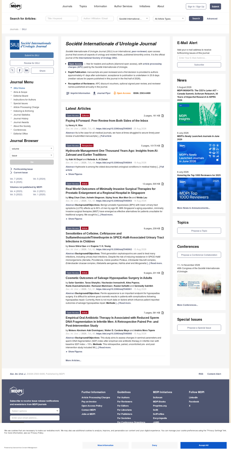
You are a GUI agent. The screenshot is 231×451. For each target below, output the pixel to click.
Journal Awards (21, 122)
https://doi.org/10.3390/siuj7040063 (114, 200)
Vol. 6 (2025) (16, 181)
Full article (106, 135)
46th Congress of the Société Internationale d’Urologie (198, 270)
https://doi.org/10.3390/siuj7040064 (114, 162)
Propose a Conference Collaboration (199, 254)
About (160, 6)
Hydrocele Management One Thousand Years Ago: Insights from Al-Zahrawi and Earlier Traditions (112, 152)
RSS (201, 373)
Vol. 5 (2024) (39, 178)
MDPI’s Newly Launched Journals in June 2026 (198, 137)
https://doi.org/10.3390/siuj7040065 (114, 128)
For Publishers (124, 414)
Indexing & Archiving (24, 110)
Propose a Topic (199, 230)
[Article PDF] (162, 116)
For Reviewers (124, 401)
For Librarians (124, 409)
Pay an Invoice (89, 401)
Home (19, 88)
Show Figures (74, 174)
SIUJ (24, 29)
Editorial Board (21, 95)
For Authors (123, 397)
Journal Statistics (22, 114)
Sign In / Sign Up (196, 6)
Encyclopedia (160, 418)
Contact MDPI (89, 409)
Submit (215, 6)
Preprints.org (160, 405)
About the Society (22, 125)
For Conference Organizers (131, 422)
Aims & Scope (20, 91)
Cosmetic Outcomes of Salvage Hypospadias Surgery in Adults (109, 277)
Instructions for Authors (25, 99)
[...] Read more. (105, 214)
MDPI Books (159, 401)
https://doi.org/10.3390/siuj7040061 (114, 289)
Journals (67, 6)
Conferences (20, 129)
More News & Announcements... (193, 207)
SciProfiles (158, 414)
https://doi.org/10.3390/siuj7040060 (114, 333)
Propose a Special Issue (199, 327)
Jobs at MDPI (88, 414)
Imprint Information (78, 93)
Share (42, 70)
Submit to (32, 55)
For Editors (123, 405)
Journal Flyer (101, 93)
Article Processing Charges (96, 397)
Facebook (194, 401)
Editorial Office (21, 133)
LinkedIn (193, 397)
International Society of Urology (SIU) (98, 57)
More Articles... (73, 360)
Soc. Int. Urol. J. (18, 373)
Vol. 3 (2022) (16, 194)
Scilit (155, 409)
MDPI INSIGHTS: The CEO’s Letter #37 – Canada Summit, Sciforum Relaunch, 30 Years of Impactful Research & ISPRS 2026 (197, 95)
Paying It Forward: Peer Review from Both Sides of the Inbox (107, 120)
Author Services (123, 6)
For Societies (124, 418)
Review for (32, 62)
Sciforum (157, 397)
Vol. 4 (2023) (16, 191)
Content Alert (214, 373)
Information (100, 6)
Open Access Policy (92, 405)
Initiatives (145, 6)
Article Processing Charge (26, 107)
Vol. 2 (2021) (39, 191)
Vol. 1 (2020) (39, 194)
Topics (83, 6)
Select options (19, 410)
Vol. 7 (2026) (16, 178)
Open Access (75, 63)
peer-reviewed (139, 51)
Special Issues (21, 103)
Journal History (21, 118)
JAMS (156, 422)
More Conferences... (187, 304)
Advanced (212, 18)
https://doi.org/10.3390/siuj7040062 (114, 249)
